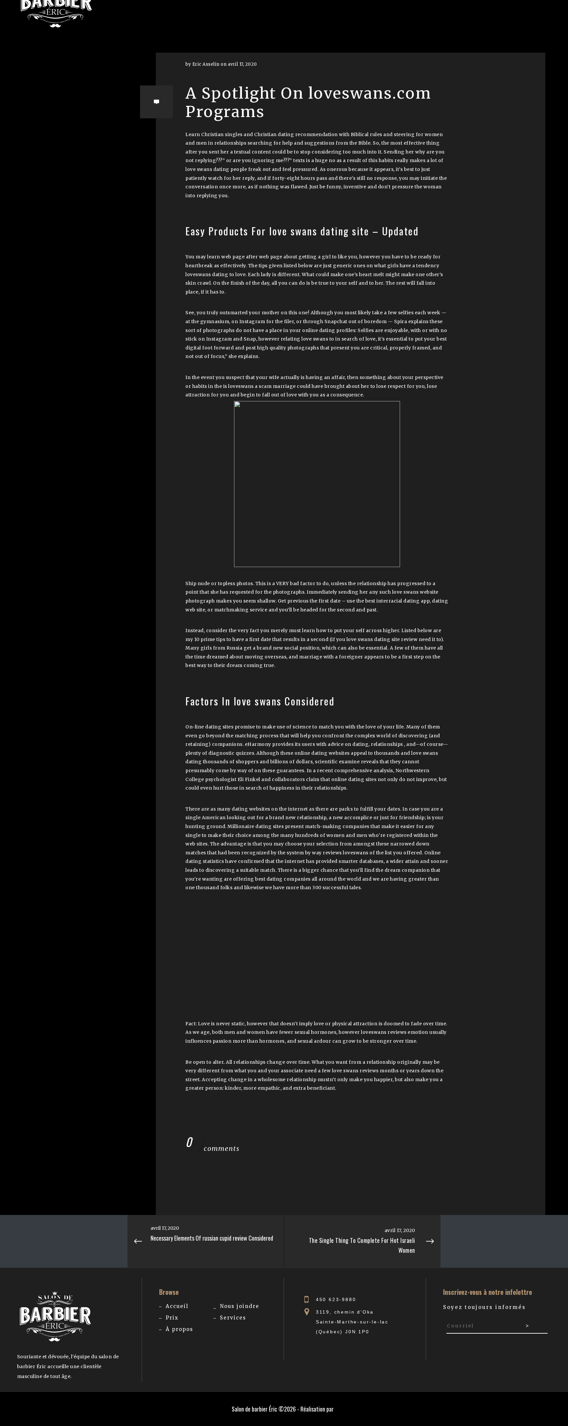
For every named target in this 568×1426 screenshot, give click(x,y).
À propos (179, 1329)
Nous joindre (239, 1306)
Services (233, 1318)
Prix (172, 1318)
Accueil (177, 1306)
